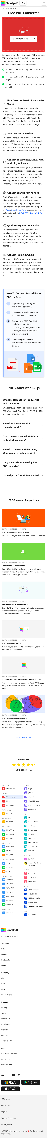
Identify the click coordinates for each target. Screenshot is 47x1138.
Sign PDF (31, 859)
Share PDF (31, 851)
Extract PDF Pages (34, 805)
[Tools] (22, 3)
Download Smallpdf (9, 1053)
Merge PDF (31, 789)
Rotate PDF (31, 797)
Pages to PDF (9, 913)
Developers (5, 1024)
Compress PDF (10, 789)
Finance (4, 954)
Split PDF (31, 793)
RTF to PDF (9, 884)
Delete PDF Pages (33, 801)
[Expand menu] (34, 39)
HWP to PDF (9, 888)
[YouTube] (13, 1075)
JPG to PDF (9, 822)
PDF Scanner (32, 915)
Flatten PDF (32, 881)
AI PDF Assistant (33, 890)
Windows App (6, 1064)
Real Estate (5, 960)
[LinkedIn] (2, 1075)
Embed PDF (5, 1019)
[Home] (2, 9)
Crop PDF (31, 834)
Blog (3, 989)
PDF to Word (9, 830)
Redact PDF (31, 838)
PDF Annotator (33, 822)
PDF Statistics (6, 995)
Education (5, 965)
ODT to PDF (9, 863)
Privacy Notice (6, 1124)
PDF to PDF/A (9, 805)
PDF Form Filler (33, 847)
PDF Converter (10, 797)
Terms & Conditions (8, 1118)
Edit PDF (30, 818)
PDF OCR (8, 801)
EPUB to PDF (9, 896)
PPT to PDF (9, 855)
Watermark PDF (33, 842)
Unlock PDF (31, 873)
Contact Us (5, 1105)
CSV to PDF (9, 904)
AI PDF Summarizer (34, 898)
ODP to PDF (9, 871)
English (7, 1099)
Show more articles (23, 737)
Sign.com (5, 1030)
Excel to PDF (9, 851)
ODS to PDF (9, 867)
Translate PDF (32, 902)
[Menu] (43, 3)
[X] (19, 1075)
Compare (4, 1035)
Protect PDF (32, 877)
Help (3, 984)
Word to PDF (9, 847)
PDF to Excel (9, 834)
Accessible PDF (7, 1041)
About (3, 978)
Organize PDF (32, 809)
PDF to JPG (9, 813)
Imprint (4, 1112)
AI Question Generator (35, 906)
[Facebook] (8, 1075)
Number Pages (32, 830)
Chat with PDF (32, 894)
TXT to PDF (9, 880)
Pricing (4, 1007)
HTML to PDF (9, 892)
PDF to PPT (9, 838)
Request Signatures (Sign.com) (34, 864)
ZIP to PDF (9, 900)
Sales (3, 949)
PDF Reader (31, 826)
